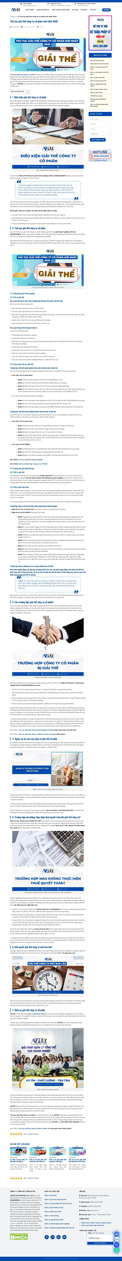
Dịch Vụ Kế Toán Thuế (60, 10)
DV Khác (84, 10)
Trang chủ (14, 16)
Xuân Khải (15, 27)
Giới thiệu (30, 10)
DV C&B (75, 10)
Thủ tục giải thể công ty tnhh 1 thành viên (34, 1128)
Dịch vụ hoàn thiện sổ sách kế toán (58, 1203)
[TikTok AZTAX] (58, 1237)
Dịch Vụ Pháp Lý (42, 10)
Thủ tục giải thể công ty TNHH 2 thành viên (35, 734)
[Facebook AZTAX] (47, 1237)
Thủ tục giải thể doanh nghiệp (30, 460)
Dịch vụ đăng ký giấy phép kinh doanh (59, 1228)
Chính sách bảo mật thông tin (92, 1225)
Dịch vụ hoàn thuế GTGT (98, 81)
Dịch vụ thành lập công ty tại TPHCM (33, 464)
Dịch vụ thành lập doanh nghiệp (57, 1224)
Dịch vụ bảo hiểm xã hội (54, 1207)
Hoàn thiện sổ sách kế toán (99, 64)
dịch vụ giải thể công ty (37, 1014)
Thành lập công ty (96, 96)
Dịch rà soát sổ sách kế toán (55, 1199)
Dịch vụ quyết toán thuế (54, 1220)
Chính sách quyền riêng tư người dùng (96, 1223)
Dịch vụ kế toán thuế (97, 60)
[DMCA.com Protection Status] (19, 1236)
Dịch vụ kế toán (51, 1195)
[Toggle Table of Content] (27, 91)
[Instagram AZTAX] (52, 1237)
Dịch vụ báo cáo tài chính (98, 89)
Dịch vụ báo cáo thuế (97, 77)
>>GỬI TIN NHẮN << (100, 1243)
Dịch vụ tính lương (96, 92)
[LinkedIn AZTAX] (64, 1237)
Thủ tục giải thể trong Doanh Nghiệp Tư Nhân (36, 730)
